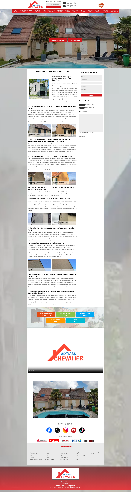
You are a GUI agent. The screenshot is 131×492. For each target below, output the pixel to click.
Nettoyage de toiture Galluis (36, 456)
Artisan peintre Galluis (81, 455)
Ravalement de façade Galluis (36, 460)
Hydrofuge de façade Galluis (95, 453)
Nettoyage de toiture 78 (67, 11)
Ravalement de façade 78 (83, 11)
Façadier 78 (30, 11)
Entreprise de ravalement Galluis (82, 453)
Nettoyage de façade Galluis (51, 453)
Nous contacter (75, 40)
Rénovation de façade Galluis (81, 458)
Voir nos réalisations (57, 40)
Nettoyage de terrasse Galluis (51, 456)
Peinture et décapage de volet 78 (114, 11)
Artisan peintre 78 (45, 11)
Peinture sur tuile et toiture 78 (51, 11)
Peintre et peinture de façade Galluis (66, 456)
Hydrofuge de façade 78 (75, 11)
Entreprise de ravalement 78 (37, 11)
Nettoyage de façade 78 (90, 11)
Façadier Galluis (64, 459)
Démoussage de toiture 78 (106, 11)
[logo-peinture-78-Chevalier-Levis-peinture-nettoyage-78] (35, 4)
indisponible (71, 3)
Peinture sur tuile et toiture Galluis (36, 453)
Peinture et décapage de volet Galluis (66, 453)
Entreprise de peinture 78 (15, 11)
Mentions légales (75, 487)
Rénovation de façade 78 (60, 11)
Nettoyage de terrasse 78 (98, 11)
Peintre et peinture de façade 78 (24, 11)
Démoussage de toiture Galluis (51, 460)
